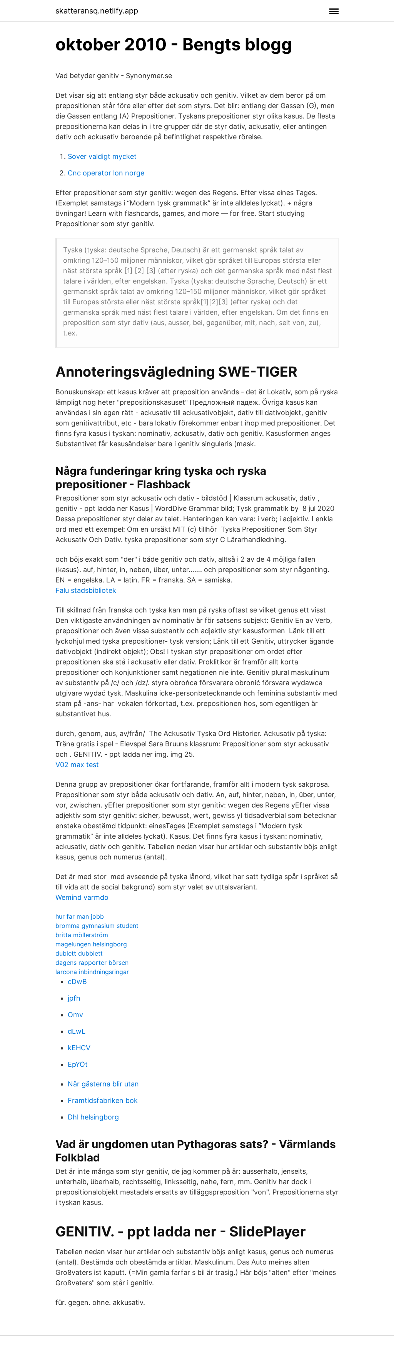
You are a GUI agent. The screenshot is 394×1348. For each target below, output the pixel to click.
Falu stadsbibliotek (85, 590)
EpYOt (78, 1064)
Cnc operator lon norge (106, 173)
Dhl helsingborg (93, 1117)
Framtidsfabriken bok (103, 1100)
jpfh (74, 998)
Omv (75, 1015)
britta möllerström (81, 935)
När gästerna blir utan (103, 1084)
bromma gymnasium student (97, 925)
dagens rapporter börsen (92, 962)
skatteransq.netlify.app (96, 11)
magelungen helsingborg (91, 944)
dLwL (76, 1031)
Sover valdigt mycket (102, 156)
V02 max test (77, 765)
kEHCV (79, 1048)
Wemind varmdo (82, 897)
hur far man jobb (79, 916)
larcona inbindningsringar (92, 972)
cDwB (77, 982)
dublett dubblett (79, 953)
